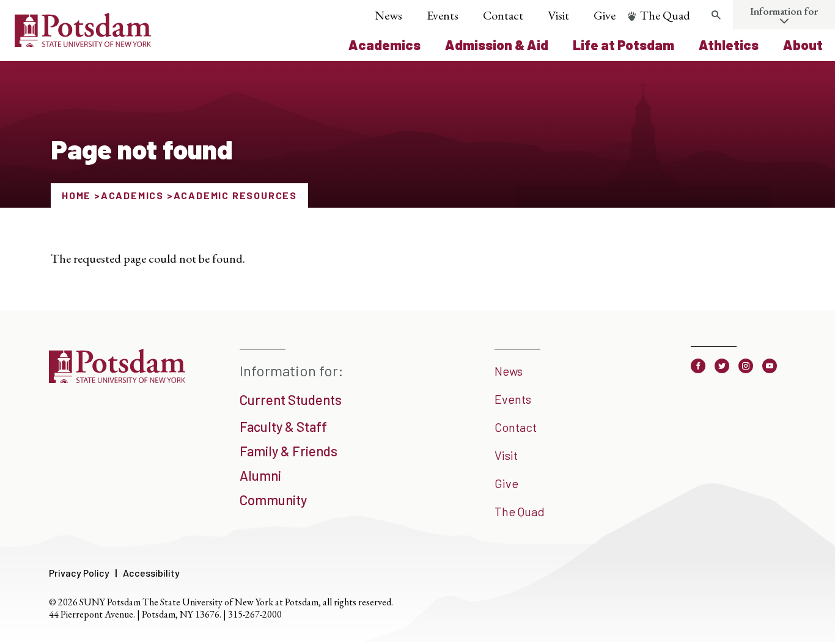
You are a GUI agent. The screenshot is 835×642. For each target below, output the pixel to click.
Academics (384, 45)
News (388, 15)
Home (76, 195)
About (803, 45)
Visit (558, 15)
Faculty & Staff (283, 426)
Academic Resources (235, 195)
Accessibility (151, 572)
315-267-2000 (255, 614)
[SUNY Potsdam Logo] (83, 43)
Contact (503, 15)
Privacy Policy (79, 572)
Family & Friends (288, 451)
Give (605, 15)
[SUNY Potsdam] (117, 379)
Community (273, 500)
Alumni (260, 475)
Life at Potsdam (623, 45)
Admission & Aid (496, 45)
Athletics (729, 45)
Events (442, 15)
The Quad (665, 15)
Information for (784, 11)
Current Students (291, 399)
